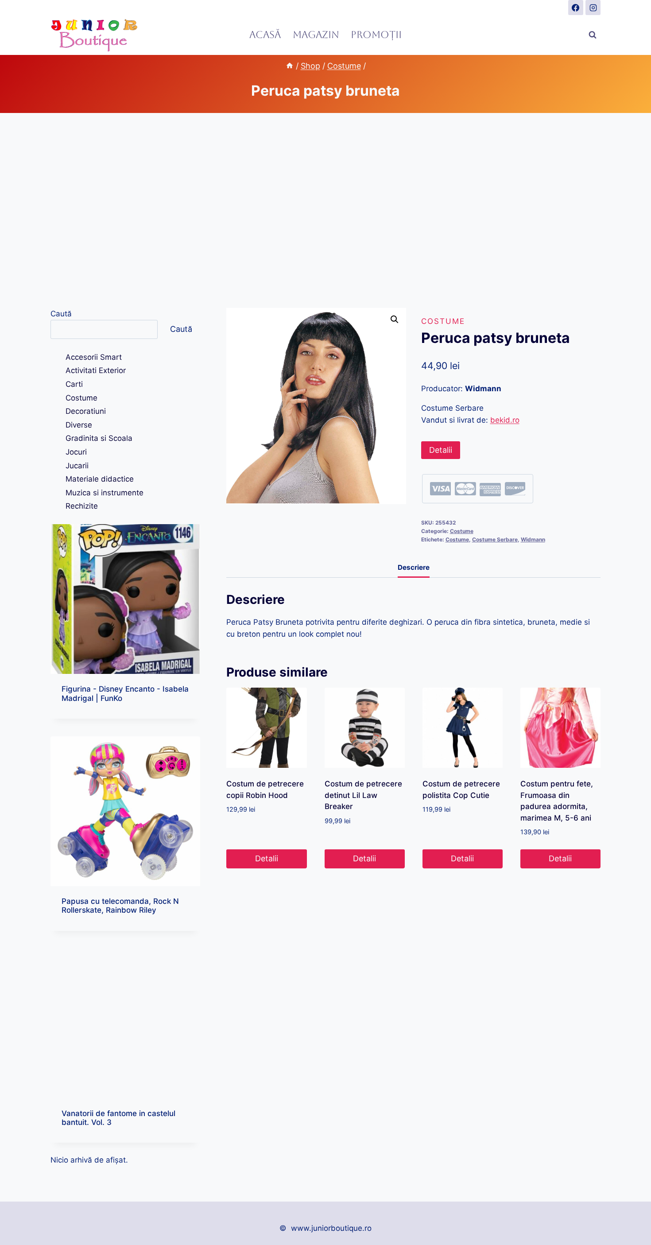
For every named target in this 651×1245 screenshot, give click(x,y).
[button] (395, 319)
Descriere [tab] (414, 567)
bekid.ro (504, 420)
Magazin (316, 34)
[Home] (290, 65)
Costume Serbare (495, 539)
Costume (443, 321)
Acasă (265, 34)
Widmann (533, 539)
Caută (61, 313)
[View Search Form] (593, 35)
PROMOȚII (376, 34)
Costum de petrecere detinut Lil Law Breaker (363, 795)
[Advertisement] (325, 210)
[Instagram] (593, 7)
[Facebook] (575, 7)
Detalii (440, 450)
